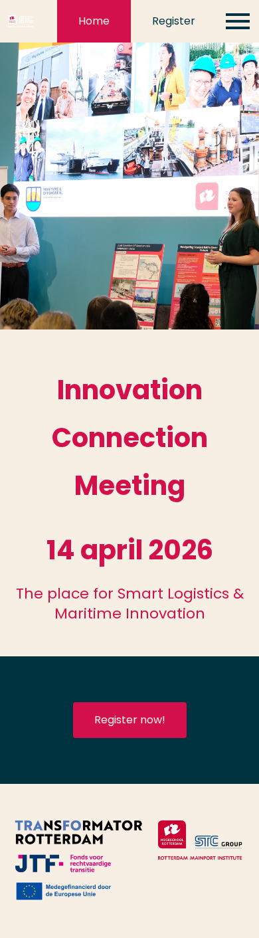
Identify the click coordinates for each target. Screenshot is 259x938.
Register (173, 21)
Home (94, 21)
